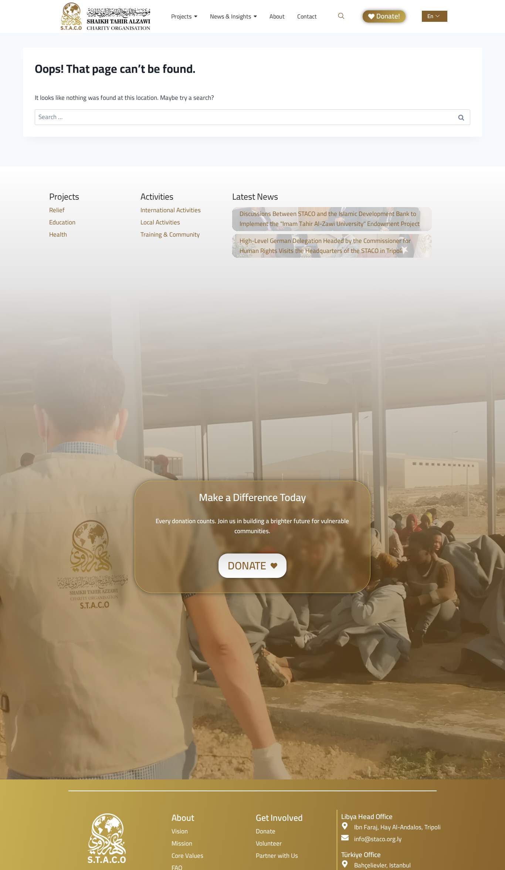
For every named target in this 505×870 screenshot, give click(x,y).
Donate (265, 831)
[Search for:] (252, 117)
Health (58, 234)
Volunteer (269, 843)
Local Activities (160, 222)
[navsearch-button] (341, 16)
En (430, 16)
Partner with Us (277, 855)
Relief (57, 210)
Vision (180, 831)
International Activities (170, 210)
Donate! (388, 16)
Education (62, 222)
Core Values (187, 855)
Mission (182, 843)
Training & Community (170, 234)
